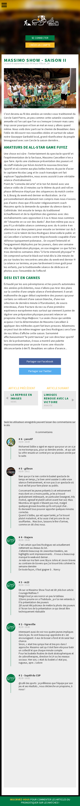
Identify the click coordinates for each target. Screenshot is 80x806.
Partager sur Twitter (40, 371)
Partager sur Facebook (40, 361)
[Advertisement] (40, 742)
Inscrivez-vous (20, 799)
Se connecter (40, 38)
